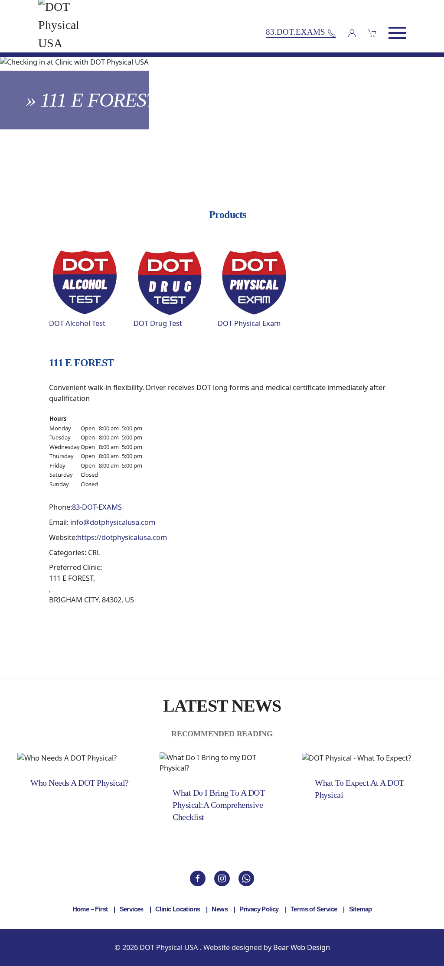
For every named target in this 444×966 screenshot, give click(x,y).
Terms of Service (314, 909)
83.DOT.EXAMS (296, 32)
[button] (397, 33)
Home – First (90, 909)
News (220, 909)
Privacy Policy (259, 909)
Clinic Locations (177, 909)
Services (132, 909)
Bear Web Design (301, 947)
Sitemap (360, 909)
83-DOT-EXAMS (97, 507)
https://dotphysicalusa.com (122, 537)
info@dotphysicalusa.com (112, 522)
